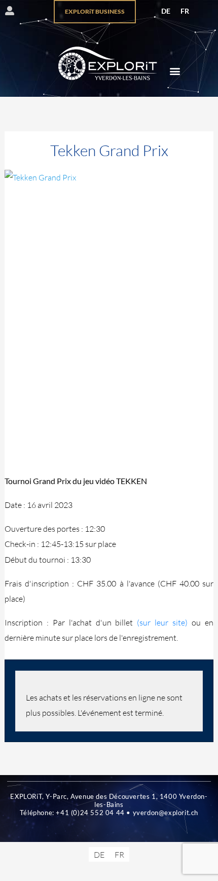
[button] (174, 70)
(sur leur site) (162, 622)
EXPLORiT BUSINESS (95, 11)
